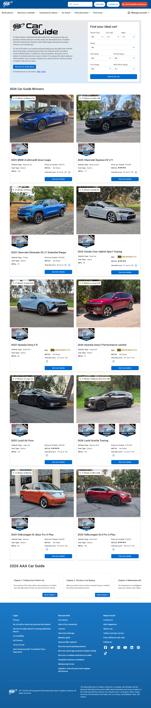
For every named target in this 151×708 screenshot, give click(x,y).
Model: (92, 43)
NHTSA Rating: (119, 54)
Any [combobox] (92, 37)
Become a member (26, 12)
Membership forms (66, 664)
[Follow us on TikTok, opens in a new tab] (105, 653)
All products (7, 12)
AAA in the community (67, 624)
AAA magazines (110, 624)
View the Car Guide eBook (24, 67)
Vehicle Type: (95, 33)
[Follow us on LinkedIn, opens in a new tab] (132, 647)
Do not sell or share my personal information (32, 624)
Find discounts (82, 12)
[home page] (8, 4)
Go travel (66, 12)
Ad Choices (18, 640)
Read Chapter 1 (50, 595)
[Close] (69, 172)
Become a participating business (72, 646)
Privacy (16, 620)
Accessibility (18, 636)
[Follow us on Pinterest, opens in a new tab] (138, 647)
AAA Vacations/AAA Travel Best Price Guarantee (29, 650)
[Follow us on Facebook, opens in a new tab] (105, 647)
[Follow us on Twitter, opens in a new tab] (112, 647)
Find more (97, 12)
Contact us (113, 4)
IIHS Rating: (94, 54)
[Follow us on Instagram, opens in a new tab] (119, 647)
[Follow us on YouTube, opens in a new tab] (125, 647)
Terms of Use (18, 645)
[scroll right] (137, 585)
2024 (43, 72)
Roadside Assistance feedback (71, 660)
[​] (71, 4)
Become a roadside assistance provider (75, 655)
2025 (38, 72)
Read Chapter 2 (102, 595)
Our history (63, 620)
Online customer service (113, 633)
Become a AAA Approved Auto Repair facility (77, 651)
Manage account (139, 12)
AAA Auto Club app (66, 633)
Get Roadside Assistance (135, 4)
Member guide (64, 638)
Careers (61, 629)
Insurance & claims (48, 12)
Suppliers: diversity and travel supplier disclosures (74, 669)
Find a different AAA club (114, 638)
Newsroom (108, 629)
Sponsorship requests (67, 642)
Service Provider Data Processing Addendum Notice (32, 630)
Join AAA (100, 4)
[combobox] (113, 36)
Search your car (114, 77)
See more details (58, 179)
